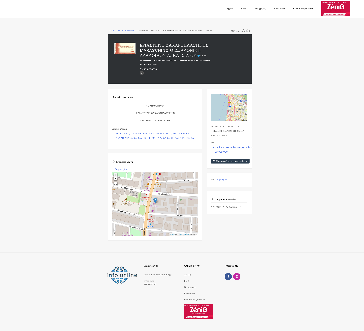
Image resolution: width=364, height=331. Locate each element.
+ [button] (115, 174)
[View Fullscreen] (115, 184)
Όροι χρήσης (260, 8)
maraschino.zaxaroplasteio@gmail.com (232, 147)
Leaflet (172, 234)
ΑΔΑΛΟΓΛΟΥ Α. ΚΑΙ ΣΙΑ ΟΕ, (131, 138)
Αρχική (230, 8)
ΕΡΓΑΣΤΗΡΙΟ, (123, 133)
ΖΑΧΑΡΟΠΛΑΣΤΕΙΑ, (174, 138)
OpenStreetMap (183, 234)
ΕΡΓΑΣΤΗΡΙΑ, (155, 138)
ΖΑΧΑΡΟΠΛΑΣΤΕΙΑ (126, 30)
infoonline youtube (303, 8)
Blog (243, 8)
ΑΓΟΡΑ (111, 30)
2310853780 (150, 69)
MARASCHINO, (164, 133)
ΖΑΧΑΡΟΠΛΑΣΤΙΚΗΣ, (143, 133)
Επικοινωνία (279, 8)
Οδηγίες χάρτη (121, 169)
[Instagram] (236, 276)
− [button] (115, 178)
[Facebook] (228, 276)
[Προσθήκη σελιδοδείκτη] (142, 73)
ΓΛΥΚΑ (190, 138)
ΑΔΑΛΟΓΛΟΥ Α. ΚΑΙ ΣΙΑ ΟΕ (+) (228, 207)
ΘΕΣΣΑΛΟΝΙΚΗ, (182, 133)
